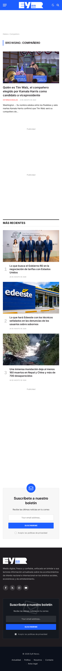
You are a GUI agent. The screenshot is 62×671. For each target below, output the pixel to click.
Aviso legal (32, 663)
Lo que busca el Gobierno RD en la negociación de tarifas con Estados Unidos (30, 269)
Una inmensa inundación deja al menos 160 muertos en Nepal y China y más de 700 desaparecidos (32, 372)
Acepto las (32, 533)
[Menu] (5, 5)
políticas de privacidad (37, 533)
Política (27, 660)
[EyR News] (31, 5)
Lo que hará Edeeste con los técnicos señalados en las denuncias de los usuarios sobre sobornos (31, 321)
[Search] (57, 5)
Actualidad (16, 660)
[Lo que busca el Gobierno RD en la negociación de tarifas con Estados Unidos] (31, 246)
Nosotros (38, 660)
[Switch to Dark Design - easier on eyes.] (53, 5)
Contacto (49, 660)
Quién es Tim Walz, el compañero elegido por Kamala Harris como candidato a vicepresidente (26, 91)
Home (5, 34)
